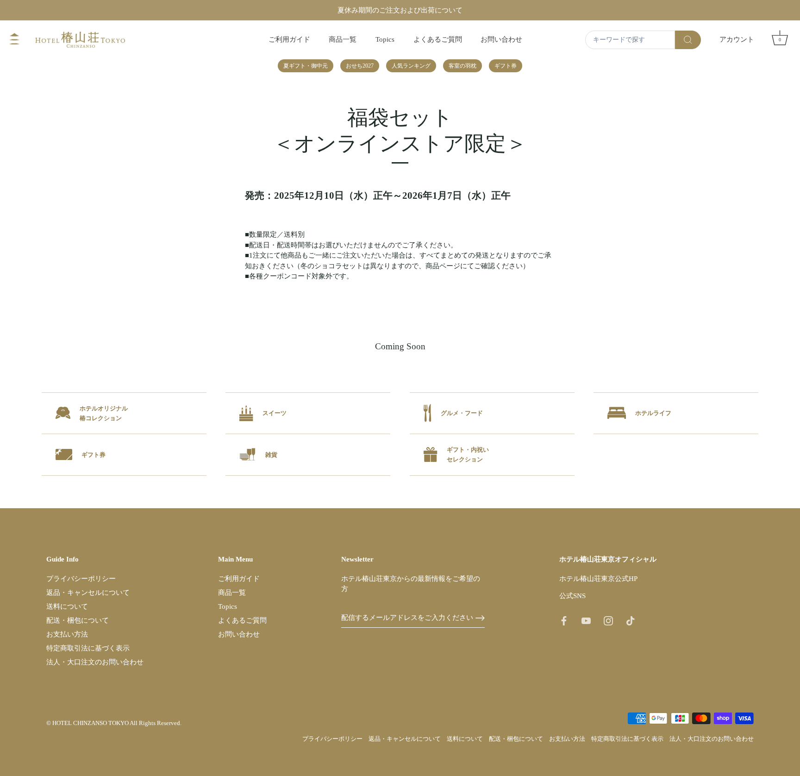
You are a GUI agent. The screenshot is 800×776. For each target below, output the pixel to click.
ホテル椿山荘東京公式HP (598, 578)
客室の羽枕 (462, 66)
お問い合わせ (501, 39)
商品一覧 (342, 39)
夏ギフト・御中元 (305, 66)
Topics (384, 39)
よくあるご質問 (437, 39)
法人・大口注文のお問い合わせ (95, 662)
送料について (67, 606)
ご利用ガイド (289, 39)
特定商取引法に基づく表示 (88, 648)
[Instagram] (608, 620)
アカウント (736, 39)
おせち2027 (360, 66)
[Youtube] (586, 620)
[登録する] (480, 618)
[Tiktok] (630, 620)
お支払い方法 (67, 634)
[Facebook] (564, 620)
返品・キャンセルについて (88, 592)
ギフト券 (505, 66)
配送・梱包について (77, 620)
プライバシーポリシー (81, 578)
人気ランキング (411, 66)
